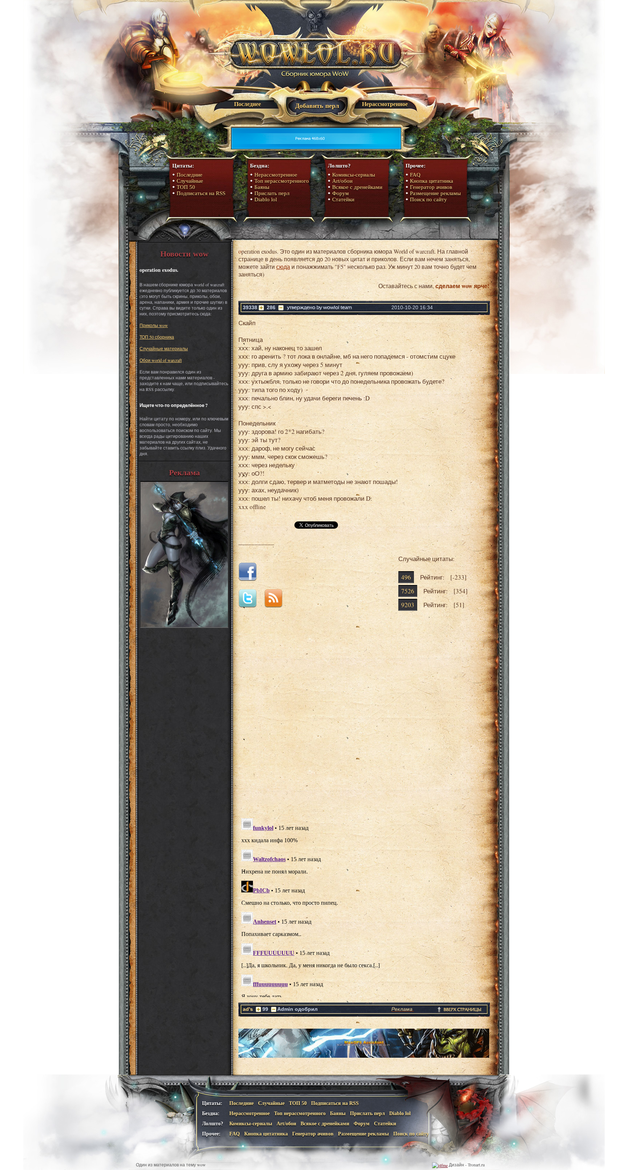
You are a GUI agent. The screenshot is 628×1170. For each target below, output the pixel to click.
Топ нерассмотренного (281, 181)
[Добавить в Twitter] (250, 605)
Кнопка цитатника (431, 181)
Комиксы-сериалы (353, 175)
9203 (407, 605)
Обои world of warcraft (161, 360)
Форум (340, 193)
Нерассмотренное (385, 104)
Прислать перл (271, 193)
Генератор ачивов (431, 187)
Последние (189, 175)
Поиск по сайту (428, 199)
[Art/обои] (184, 626)
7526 (407, 591)
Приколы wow (154, 325)
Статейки (343, 199)
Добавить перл (317, 105)
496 (406, 577)
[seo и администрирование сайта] (440, 1164)
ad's (248, 1009)
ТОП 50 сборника (157, 337)
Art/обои (342, 181)
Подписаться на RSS (201, 193)
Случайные (190, 181)
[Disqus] (363, 720)
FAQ (415, 175)
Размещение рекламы (435, 193)
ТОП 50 (186, 187)
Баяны (261, 187)
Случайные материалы (164, 348)
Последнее (247, 104)
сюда (283, 266)
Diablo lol (265, 199)
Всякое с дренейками (357, 187)
